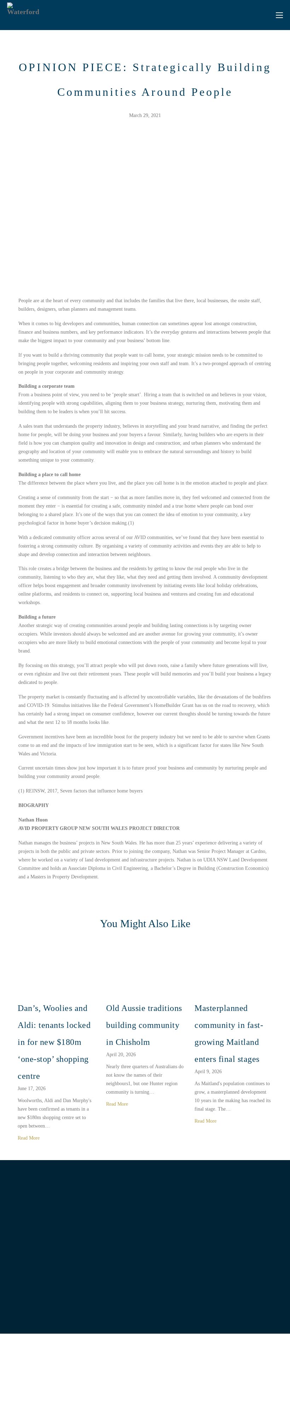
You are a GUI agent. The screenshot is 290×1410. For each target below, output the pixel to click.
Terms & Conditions (248, 1389)
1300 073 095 (232, 1273)
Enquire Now (227, 1303)
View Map (53, 1303)
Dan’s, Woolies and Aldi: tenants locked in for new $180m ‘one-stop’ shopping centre (54, 1042)
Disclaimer (219, 1389)
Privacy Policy (195, 1389)
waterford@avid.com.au (232, 1284)
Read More (29, 1138)
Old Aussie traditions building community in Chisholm (144, 1025)
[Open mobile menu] (279, 15)
